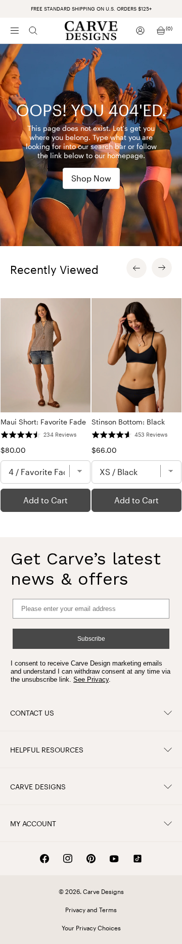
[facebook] (44, 858)
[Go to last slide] (136, 268)
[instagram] (67, 858)
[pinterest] (91, 858)
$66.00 (104, 450)
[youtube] (114, 859)
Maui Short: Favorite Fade (43, 421)
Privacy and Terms (91, 909)
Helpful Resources (46, 749)
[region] (91, 405)
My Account (33, 823)
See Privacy (91, 679)
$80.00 (13, 450)
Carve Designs (38, 786)
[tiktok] (137, 858)
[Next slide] (162, 268)
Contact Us (32, 713)
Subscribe (91, 638)
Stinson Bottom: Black (128, 421)
